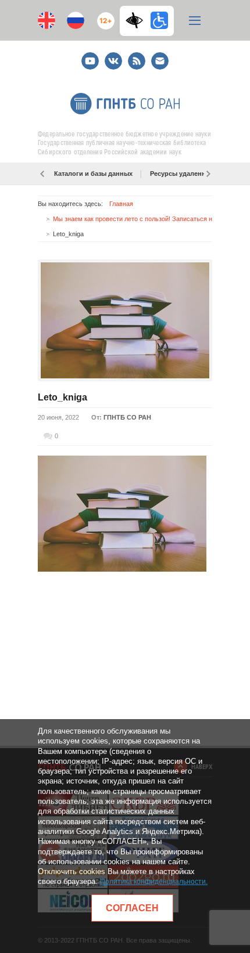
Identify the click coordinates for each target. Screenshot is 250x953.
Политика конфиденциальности (153, 882)
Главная (121, 203)
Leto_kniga (62, 397)
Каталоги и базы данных (93, 173)
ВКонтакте (113, 56)
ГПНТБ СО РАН (127, 417)
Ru (75, 20)
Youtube (90, 56)
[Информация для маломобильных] (159, 20)
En (46, 20)
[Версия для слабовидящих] (137, 20)
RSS (135, 56)
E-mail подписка (160, 61)
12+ (103, 16)
